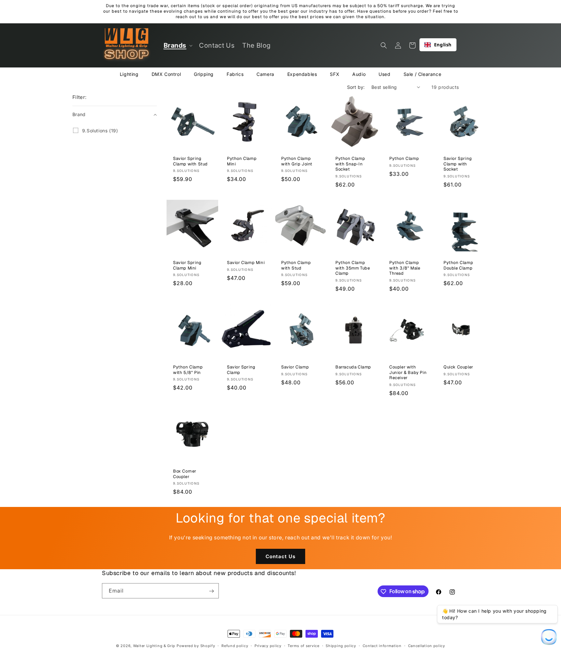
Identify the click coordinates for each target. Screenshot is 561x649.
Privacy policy (268, 645)
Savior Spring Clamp (241, 369)
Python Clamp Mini (241, 161)
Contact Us (280, 556)
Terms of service (303, 645)
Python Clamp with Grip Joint (296, 161)
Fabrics (235, 74)
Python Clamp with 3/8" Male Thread (404, 268)
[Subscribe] (211, 591)
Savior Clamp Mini (246, 262)
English (443, 45)
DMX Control (166, 74)
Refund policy (234, 645)
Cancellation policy (426, 645)
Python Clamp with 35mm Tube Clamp (352, 268)
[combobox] (437, 44)
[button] (177, 45)
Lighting (129, 74)
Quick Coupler (458, 366)
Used (384, 74)
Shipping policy (341, 645)
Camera (265, 74)
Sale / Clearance (423, 74)
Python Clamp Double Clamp (458, 265)
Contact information (382, 645)
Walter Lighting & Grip (154, 645)
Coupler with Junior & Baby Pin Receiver (408, 372)
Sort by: (356, 87)
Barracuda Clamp (353, 366)
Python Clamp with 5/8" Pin (188, 369)
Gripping (204, 74)
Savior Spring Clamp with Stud (190, 161)
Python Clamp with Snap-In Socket (350, 164)
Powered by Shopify (196, 645)
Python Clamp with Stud (296, 265)
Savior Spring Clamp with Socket (457, 164)
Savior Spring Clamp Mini (187, 265)
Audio (359, 74)
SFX (334, 74)
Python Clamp (404, 158)
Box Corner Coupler (184, 474)
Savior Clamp (295, 366)
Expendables (302, 74)
